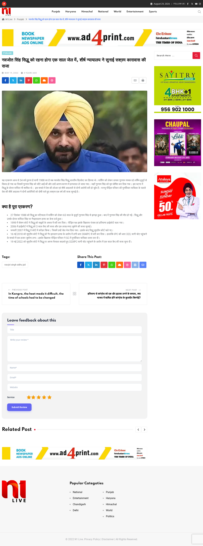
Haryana (70, 11)
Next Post (131, 290)
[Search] (199, 11)
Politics (110, 516)
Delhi (76, 510)
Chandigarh (79, 504)
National (103, 11)
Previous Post (20, 290)
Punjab (56, 11)
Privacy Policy (92, 539)
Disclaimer (108, 539)
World (117, 11)
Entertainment (135, 11)
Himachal (87, 11)
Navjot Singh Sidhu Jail (15, 264)
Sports (153, 11)
